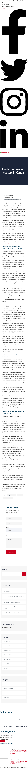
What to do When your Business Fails (12, 613)
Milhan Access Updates (9, 693)
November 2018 (7, 655)
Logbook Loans (21, 719)
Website (7, 527)
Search (4, 569)
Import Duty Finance (8, 726)
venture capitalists (8, 498)
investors (20, 495)
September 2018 (7, 659)
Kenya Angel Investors (9, 243)
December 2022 (7, 641)
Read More (12, 753)
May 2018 (6, 668)
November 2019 (7, 650)
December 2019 (7, 646)
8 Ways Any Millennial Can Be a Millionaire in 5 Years (18, 761)
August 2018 (6, 664)
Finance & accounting (16, 199)
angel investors (11, 495)
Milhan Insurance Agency (21, 726)
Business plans (7, 199)
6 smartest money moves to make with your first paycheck (18, 751)
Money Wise (6, 697)
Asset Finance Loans (8, 719)
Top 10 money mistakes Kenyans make (12, 602)
